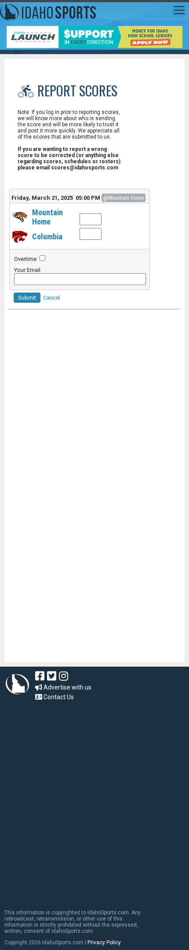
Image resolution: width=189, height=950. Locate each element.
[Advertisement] (75, 603)
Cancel (51, 297)
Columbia (47, 236)
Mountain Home (47, 217)
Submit (27, 297)
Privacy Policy (104, 942)
